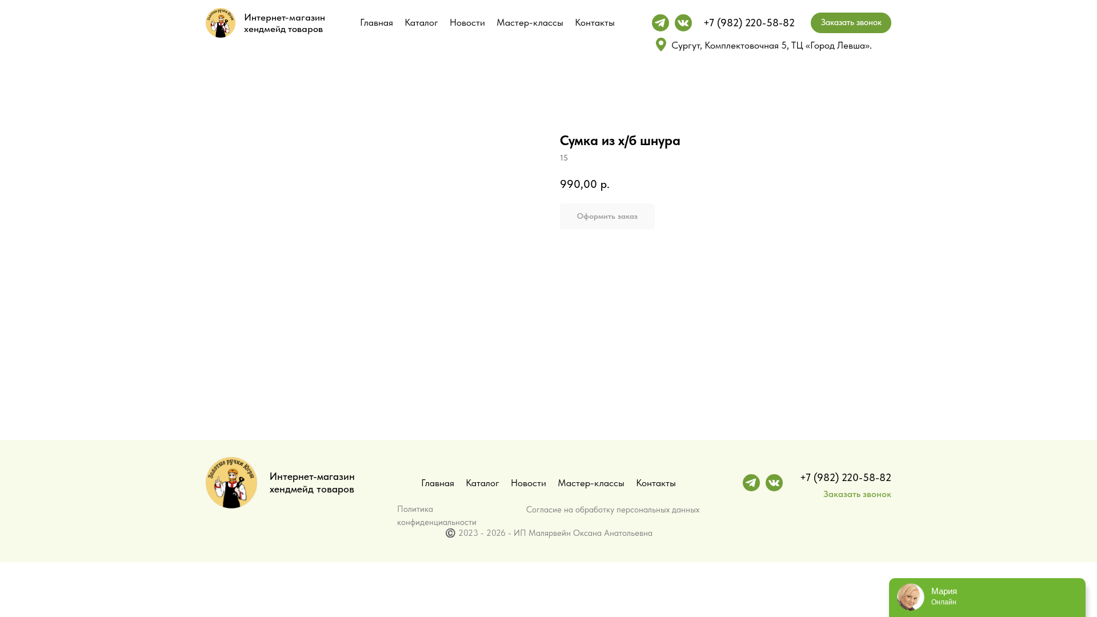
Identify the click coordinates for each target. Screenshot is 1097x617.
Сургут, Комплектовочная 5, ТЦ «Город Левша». (771, 45)
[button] (851, 23)
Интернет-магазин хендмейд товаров (284, 22)
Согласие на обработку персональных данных (612, 509)
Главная (376, 22)
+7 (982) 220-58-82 (749, 23)
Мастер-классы (530, 22)
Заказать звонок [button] (857, 493)
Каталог (421, 22)
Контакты (595, 22)
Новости (467, 22)
